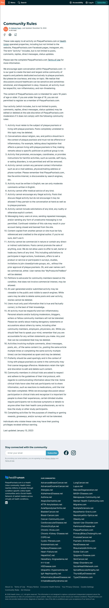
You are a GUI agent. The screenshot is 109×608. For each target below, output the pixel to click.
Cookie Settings (87, 587)
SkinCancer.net (80, 559)
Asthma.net (46, 497)
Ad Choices (25, 590)
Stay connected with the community (26, 447)
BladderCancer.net (50, 512)
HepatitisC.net (48, 555)
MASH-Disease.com (83, 493)
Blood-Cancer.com (50, 515)
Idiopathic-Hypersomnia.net (54, 570)
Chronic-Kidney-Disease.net (54, 533)
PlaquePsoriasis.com (83, 530)
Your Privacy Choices (70, 587)
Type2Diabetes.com (83, 577)
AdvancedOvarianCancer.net (55, 486)
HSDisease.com (48, 566)
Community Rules (12, 590)
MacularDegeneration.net (85, 490)
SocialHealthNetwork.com (85, 566)
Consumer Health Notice (50, 587)
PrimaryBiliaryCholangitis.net (87, 533)
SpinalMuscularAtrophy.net (86, 570)
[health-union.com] (14, 478)
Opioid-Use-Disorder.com (85, 522)
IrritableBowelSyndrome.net (54, 581)
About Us (9, 587)
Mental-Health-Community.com (88, 501)
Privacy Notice (50, 458)
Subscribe (101, 2)
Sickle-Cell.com (80, 552)
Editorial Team (16, 28)
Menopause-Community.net (86, 497)
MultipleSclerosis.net (83, 508)
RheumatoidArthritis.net (84, 548)
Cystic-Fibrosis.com (50, 541)
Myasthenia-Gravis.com (84, 512)
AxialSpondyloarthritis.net (53, 508)
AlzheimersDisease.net (52, 493)
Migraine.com (79, 504)
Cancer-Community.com (52, 519)
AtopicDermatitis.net (51, 501)
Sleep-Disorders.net (83, 562)
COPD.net (45, 537)
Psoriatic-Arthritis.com (84, 541)
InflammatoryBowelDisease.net (56, 577)
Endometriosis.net (49, 544)
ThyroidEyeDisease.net (84, 573)
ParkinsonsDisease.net (84, 526)
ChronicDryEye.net (50, 526)
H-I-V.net (45, 562)
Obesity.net (78, 519)
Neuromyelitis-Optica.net (85, 515)
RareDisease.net (81, 544)
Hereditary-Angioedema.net (54, 559)
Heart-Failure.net (49, 552)
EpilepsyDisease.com (51, 548)
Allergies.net (47, 490)
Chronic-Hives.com (50, 530)
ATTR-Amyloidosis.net (51, 504)
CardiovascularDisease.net (54, 522)
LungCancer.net (81, 482)
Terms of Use (54, 60)
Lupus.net (78, 486)
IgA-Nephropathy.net (51, 573)
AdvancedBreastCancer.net (54, 482)
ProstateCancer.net (82, 537)
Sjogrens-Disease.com (84, 555)
